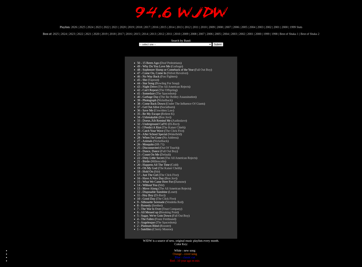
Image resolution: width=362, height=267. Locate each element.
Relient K (167, 113)
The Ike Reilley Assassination (178, 96)
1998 (275, 33)
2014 (171, 27)
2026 (74, 27)
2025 (82, 27)
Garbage (177, 66)
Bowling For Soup (167, 83)
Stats (299, 27)
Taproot (153, 79)
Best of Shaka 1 (289, 33)
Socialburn (167, 107)
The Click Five (174, 130)
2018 (139, 27)
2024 (90, 27)
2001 (277, 27)
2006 (236, 27)
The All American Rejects (174, 86)
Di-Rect (173, 124)
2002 (268, 27)
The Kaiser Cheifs (170, 168)
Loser (172, 191)
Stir (157, 171)
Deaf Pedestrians (171, 62)
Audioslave (179, 120)
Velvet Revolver (177, 73)
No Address (170, 137)
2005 (244, 27)
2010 (204, 27)
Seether (157, 205)
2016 (155, 27)
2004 (252, 27)
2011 (196, 27)
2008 (220, 27)
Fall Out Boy (203, 69)
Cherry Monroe (162, 229)
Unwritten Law (164, 110)
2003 (260, 27)
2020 (123, 27)
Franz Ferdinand (165, 219)
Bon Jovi (165, 117)
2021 (115, 27)
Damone (180, 181)
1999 (293, 27)
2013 (179, 27)
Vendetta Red (174, 202)
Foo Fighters (168, 76)
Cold (174, 164)
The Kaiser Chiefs (173, 127)
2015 (163, 27)
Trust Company (172, 208)
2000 (285, 27)
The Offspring (168, 90)
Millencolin (158, 161)
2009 (212, 27)
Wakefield (175, 134)
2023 (98, 27)
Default (165, 154)
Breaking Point (169, 212)
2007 (228, 27)
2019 (131, 27)
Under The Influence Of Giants (185, 103)
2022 (107, 27)
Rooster (165, 225)
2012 (188, 27)
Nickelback (165, 100)
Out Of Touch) (169, 147)
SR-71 (159, 144)
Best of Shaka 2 (310, 33)
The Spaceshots (165, 93)
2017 (147, 27)
